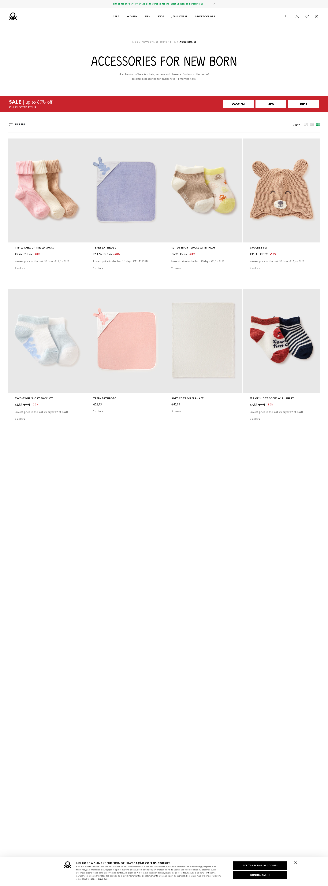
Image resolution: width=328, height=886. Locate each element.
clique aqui (103, 878)
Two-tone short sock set (34, 398)
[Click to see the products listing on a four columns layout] (312, 125)
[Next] (214, 4)
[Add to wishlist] (13, 143)
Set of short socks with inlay (193, 247)
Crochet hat (259, 247)
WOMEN (132, 16)
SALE (116, 16)
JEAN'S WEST (180, 16)
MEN (148, 16)
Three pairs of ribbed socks (34, 247)
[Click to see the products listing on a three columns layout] (318, 125)
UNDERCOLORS (205, 16)
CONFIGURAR (258, 875)
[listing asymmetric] (306, 125)
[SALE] (164, 104)
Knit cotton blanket (187, 398)
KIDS (161, 16)
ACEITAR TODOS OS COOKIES (260, 865)
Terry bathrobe (104, 247)
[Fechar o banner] (295, 862)
